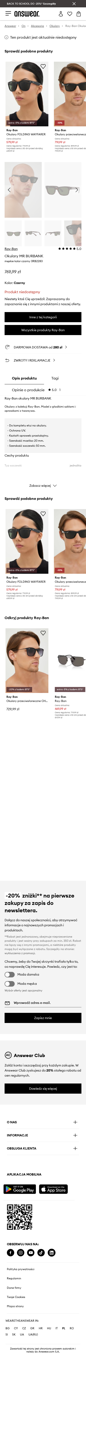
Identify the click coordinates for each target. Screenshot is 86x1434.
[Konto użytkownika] (61, 14)
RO (72, 1328)
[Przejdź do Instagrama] (20, 1253)
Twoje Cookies (16, 1297)
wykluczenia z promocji (20, 953)
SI (7, 1334)
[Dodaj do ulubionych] (43, 66)
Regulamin (14, 1278)
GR (32, 1328)
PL (63, 1328)
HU (49, 1328)
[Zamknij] (74, 3)
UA (22, 1334)
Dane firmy (14, 1287)
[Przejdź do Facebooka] (10, 1253)
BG (8, 1328)
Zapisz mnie (43, 1018)
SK (14, 1334)
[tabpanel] (43, 443)
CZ (24, 1328)
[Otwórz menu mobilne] (8, 14)
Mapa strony (15, 1306)
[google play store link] (20, 1188)
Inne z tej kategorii (43, 317)
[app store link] (56, 1188)
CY (16, 1328)
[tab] (36, 390)
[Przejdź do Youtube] (30, 1253)
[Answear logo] (27, 14)
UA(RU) (33, 1334)
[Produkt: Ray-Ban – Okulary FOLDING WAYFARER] (27, 94)
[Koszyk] (78, 14)
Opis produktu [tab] (24, 378)
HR (41, 1328)
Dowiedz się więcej (43, 1088)
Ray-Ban (11, 249)
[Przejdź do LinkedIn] (51, 1253)
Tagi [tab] (55, 378)
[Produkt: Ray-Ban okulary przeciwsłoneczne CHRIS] (27, 660)
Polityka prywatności (20, 1269)
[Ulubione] (69, 14)
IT (56, 1328)
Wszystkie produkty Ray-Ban (43, 330)
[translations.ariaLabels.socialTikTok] (41, 1253)
